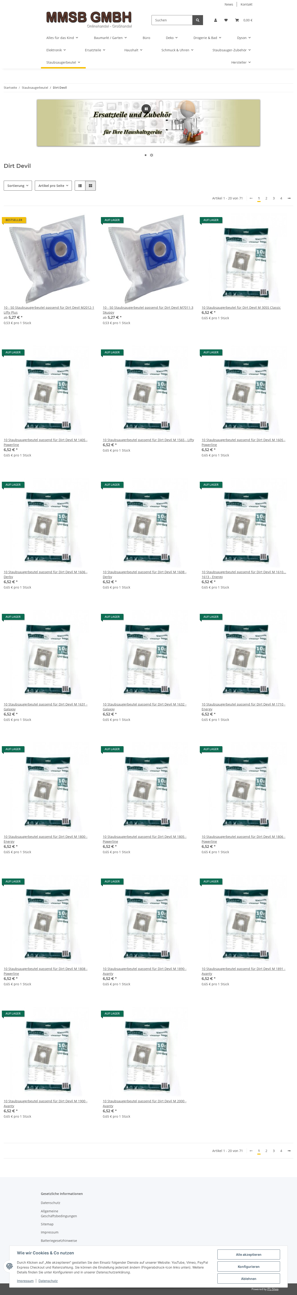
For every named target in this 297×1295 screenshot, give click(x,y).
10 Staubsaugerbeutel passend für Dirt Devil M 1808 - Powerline (45, 971)
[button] (215, 20)
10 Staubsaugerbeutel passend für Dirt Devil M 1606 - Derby (45, 574)
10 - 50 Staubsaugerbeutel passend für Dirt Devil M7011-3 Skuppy (148, 310)
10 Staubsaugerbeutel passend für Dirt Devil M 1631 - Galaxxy (45, 706)
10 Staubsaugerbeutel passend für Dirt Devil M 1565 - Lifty (148, 440)
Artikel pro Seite (51, 185)
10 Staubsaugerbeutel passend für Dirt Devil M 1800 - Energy (45, 839)
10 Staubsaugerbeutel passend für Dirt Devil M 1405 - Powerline (45, 442)
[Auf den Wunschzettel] (285, 221)
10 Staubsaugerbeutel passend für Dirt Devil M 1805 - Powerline (145, 839)
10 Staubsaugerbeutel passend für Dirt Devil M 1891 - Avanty (243, 971)
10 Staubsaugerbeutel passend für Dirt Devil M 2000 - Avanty (145, 1103)
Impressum (25, 1281)
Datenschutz (48, 1281)
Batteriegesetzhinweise (59, 1240)
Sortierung (15, 185)
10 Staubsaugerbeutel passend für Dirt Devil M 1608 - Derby (145, 574)
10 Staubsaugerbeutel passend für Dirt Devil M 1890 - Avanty (145, 971)
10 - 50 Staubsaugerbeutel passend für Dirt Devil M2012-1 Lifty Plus (49, 310)
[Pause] (146, 109)
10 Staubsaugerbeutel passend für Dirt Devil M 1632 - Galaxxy (145, 706)
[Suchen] (197, 20)
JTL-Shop (272, 1289)
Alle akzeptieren (248, 1254)
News (229, 4)
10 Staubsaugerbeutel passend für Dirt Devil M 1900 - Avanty (45, 1103)
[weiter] (289, 198)
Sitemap (47, 1224)
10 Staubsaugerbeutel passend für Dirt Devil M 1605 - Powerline (243, 442)
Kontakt (246, 4)
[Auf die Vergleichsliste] (273, 221)
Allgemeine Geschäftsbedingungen (59, 1213)
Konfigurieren (249, 1267)
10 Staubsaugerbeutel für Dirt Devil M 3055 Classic (241, 307)
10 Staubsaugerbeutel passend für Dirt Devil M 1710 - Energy (243, 706)
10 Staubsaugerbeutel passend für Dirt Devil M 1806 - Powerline (243, 839)
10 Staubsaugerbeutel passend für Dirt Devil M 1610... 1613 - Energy (244, 574)
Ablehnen (248, 1279)
